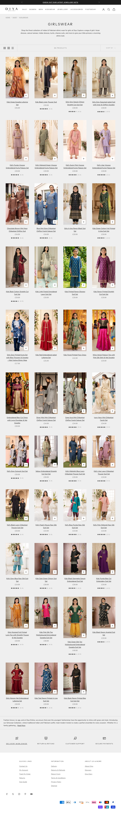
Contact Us (23, 766)
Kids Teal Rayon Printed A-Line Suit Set (46, 699)
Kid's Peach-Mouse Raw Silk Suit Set (46, 526)
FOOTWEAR (90, 9)
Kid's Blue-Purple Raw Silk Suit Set (75, 526)
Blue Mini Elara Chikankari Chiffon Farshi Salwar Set (46, 229)
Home (8, 17)
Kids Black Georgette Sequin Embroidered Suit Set (75, 579)
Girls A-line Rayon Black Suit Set (75, 229)
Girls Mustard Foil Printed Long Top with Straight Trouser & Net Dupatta (17, 635)
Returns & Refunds (58, 770)
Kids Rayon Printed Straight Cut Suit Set (104, 292)
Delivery (54, 766)
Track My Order (24, 774)
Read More (21, 725)
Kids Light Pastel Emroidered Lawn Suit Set (46, 292)
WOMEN (33, 9)
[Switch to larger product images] (5, 48)
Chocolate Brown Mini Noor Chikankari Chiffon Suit (17, 229)
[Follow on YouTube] (31, 794)
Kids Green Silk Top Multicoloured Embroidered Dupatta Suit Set (75, 644)
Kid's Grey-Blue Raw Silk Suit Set (17, 579)
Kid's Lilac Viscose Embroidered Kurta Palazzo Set (103, 166)
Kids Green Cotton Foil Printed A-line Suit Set (104, 229)
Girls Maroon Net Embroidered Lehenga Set (17, 699)
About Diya (89, 766)
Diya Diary (88, 774)
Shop (15, 17)
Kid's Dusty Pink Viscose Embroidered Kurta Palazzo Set (75, 166)
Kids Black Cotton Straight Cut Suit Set (17, 292)
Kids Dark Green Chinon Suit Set (46, 579)
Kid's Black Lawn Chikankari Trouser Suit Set (17, 526)
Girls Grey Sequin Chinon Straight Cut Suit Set (75, 103)
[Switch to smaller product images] (9, 48)
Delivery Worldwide (16, 744)
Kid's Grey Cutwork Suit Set (17, 471)
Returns (22, 778)
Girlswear (23, 17)
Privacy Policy (56, 782)
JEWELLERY (62, 9)
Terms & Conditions (58, 778)
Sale (24, 9)
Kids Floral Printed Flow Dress (75, 355)
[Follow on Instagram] (19, 794)
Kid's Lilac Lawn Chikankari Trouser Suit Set (104, 472)
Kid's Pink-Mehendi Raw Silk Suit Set (103, 526)
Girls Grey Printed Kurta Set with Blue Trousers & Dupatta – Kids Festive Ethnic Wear (17, 357)
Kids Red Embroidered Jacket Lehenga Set (46, 356)
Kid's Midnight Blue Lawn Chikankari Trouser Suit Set (75, 472)
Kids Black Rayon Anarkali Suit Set (104, 633)
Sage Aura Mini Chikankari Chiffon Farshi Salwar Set (75, 418)
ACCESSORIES (77, 9)
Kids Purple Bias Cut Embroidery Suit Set (103, 579)
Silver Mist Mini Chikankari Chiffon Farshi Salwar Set (46, 418)
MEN (41, 9)
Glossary (88, 770)
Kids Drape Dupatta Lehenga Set (17, 103)
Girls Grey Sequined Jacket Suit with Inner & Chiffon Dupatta (103, 103)
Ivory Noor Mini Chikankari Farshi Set (103, 418)
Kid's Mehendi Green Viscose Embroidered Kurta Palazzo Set (46, 166)
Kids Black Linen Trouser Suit (46, 102)
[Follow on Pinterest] (25, 794)
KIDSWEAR (50, 9)
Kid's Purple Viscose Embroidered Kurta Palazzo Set (17, 166)
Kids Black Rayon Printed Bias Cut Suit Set (75, 699)
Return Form (55, 774)
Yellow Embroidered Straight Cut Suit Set (46, 472)
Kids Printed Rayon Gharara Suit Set (75, 292)
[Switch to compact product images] (13, 48)
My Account (23, 770)
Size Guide (23, 782)
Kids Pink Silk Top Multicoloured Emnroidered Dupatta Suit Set (46, 635)
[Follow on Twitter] (13, 794)
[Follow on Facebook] (7, 794)
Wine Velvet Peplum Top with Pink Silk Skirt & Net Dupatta (104, 356)
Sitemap (54, 786)
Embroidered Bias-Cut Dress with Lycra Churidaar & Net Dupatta (17, 420)
